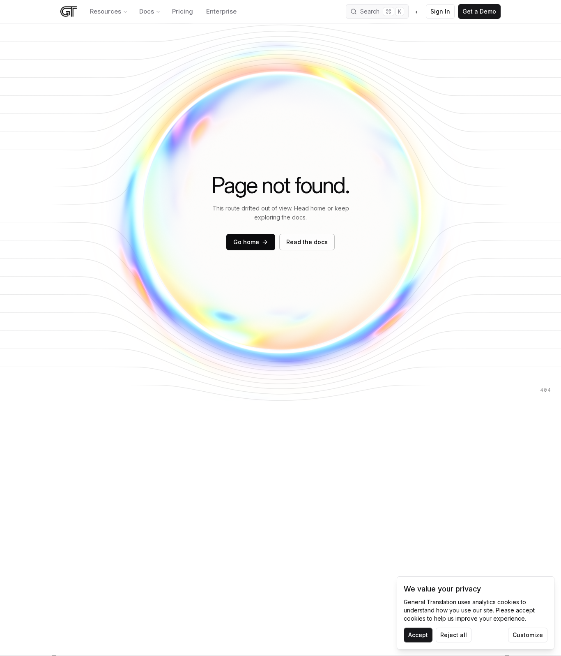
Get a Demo (479, 11)
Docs (146, 11)
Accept (418, 634)
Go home (246, 241)
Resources (105, 11)
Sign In (440, 11)
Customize (528, 634)
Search (380, 11)
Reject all (453, 634)
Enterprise (221, 11)
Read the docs (307, 241)
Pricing (182, 11)
